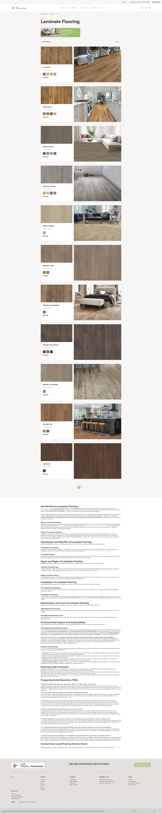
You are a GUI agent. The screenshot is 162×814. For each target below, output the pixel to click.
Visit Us (124, 2)
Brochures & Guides (74, 784)
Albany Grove (47, 107)
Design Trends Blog (74, 781)
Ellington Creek (48, 265)
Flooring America (44, 13)
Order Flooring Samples (16, 795)
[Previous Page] (75, 487)
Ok (134, 811)
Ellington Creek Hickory (51, 305)
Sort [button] (117, 41)
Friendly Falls (47, 424)
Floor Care (43, 787)
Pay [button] (102, 7)
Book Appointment (143, 764)
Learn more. (107, 811)
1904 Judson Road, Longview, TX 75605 (27, 802)
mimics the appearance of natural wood (96, 525)
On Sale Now (43, 789)
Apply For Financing (15, 798)
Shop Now (45, 77)
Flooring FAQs (72, 783)
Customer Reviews (132, 781)
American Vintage (49, 186)
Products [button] (73, 7)
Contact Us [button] (93, 7)
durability (61, 525)
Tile (41, 786)
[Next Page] (87, 487)
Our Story (130, 779)
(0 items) (149, 8)
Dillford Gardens (48, 226)
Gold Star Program (132, 784)
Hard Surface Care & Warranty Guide (106, 781)
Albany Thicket (48, 147)
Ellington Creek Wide (50, 384)
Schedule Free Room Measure (17, 797)
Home (12, 777)
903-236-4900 (156, 2)
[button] (142, 8)
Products (51, 13)
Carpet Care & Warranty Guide (105, 779)
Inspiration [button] (83, 7)
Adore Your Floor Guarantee (134, 783)
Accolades (46, 67)
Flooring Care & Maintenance (105, 783)
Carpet (42, 783)
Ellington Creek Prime (50, 345)
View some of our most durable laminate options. (98, 551)
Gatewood (46, 464)
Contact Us (13, 793)
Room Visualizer (73, 779)
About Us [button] (63, 7)
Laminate (42, 784)
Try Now (64, 35)
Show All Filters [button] (46, 41)
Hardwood (43, 781)
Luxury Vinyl (43, 779)
